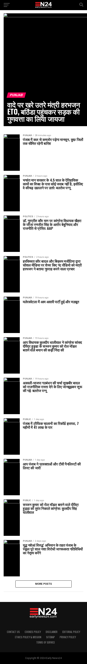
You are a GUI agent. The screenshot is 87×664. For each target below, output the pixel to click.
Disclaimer (51, 632)
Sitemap (50, 637)
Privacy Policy (68, 637)
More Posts (43, 583)
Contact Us (13, 632)
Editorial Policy (71, 632)
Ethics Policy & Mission (28, 637)
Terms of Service (45, 642)
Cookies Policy (33, 632)
